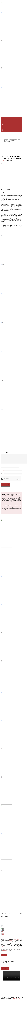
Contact (5, 131)
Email (2, 470)
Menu (2, 117)
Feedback (5, 129)
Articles (5, 124)
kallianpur (4, 160)
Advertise (5, 128)
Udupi (10, 940)
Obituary (5, 122)
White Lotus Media (15, 998)
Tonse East (16, 939)
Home (4, 119)
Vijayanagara (5, 950)
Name (2, 466)
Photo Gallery (6, 125)
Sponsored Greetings (7, 126)
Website (2, 473)
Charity (4, 123)
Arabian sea (4, 946)
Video (4, 130)
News (4, 120)
